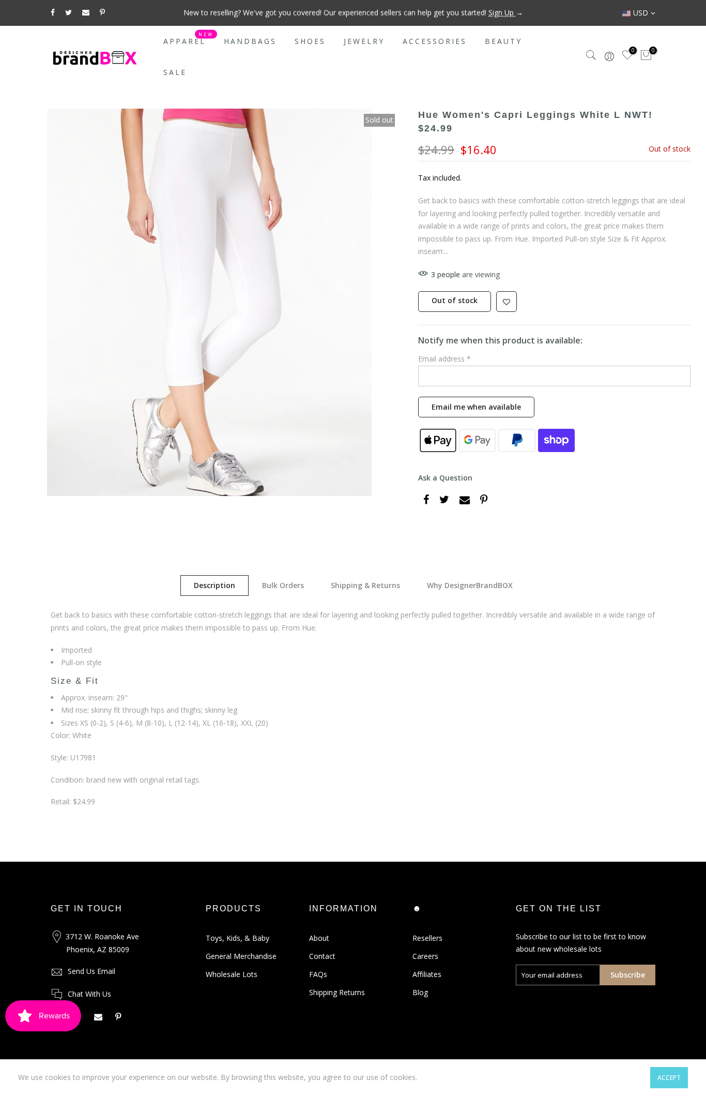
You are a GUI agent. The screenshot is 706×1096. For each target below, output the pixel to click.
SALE (175, 72)
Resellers (427, 938)
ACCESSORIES (435, 41)
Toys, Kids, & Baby (237, 938)
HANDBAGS (250, 41)
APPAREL (188, 39)
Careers (425, 956)
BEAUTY (503, 41)
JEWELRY (364, 41)
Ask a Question (445, 478)
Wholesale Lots (231, 974)
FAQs (318, 974)
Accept (669, 1077)
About (319, 938)
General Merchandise (241, 956)
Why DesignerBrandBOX (470, 585)
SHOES (310, 41)
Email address (444, 359)
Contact (322, 956)
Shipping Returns (337, 992)
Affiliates (426, 974)
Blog (420, 992)
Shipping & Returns (365, 585)
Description (214, 585)
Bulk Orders (283, 585)
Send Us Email (91, 971)
